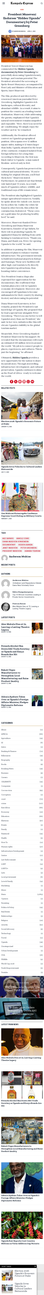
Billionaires (6, 756)
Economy (5, 812)
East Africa (5, 808)
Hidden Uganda (25, 544)
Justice (4, 855)
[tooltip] (11, 381)
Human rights (7, 847)
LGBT (3, 864)
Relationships (6, 916)
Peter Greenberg (29, 548)
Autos (3, 747)
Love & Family (7, 881)
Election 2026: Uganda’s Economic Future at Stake (21, 422)
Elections (5, 821)
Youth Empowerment (10, 968)
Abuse (3, 730)
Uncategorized (7, 946)
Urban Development (9, 951)
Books (3, 764)
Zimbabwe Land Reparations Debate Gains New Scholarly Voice (26, 584)
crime (3, 803)
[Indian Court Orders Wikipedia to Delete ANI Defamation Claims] (22, 1009)
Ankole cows (22, 538)
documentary (8, 544)
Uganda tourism (32, 551)
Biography (5, 760)
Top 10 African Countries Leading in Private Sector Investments (26, 596)
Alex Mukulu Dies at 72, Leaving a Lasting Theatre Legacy (25, 607)
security (4, 925)
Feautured (5, 834)
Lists (3, 873)
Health (4, 838)
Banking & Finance (8, 751)
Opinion (4, 899)
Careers (4, 777)
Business (4, 773)
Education (5, 816)
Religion (4, 920)
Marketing (5, 886)
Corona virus (6, 790)
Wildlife (4, 959)
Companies (6, 786)
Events (4, 825)
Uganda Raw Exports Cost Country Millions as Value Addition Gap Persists (20, 1242)
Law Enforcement (8, 860)
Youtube (4, 972)
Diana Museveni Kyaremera (15, 541)
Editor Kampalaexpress (22, 592)
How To (4, 842)
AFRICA (4, 734)
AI (2, 743)
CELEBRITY (6, 782)
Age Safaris (8, 538)
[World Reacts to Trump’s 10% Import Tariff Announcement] (22, 987)
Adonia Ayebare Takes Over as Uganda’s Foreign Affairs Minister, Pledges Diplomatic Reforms (14, 701)
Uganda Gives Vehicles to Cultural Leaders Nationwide (21, 467)
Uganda (4, 942)
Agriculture (5, 738)
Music (3, 890)
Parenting (5, 903)
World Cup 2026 (7, 964)
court (3, 799)
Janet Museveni (10, 548)
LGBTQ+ (4, 868)
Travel (3, 938)
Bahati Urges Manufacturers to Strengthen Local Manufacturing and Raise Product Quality (14, 676)
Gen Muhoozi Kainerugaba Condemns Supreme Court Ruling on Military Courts (21, 514)
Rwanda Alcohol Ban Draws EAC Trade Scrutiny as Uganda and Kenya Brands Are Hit (15, 650)
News (22, 9)
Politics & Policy (7, 907)
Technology (6, 933)
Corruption (6, 795)
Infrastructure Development (12, 851)
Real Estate (5, 912)
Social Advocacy (7, 929)
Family (4, 829)
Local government (8, 877)
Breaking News (7, 769)
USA (3, 955)
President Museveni (12, 551)
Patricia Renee (19, 604)
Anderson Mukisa (20, 31)
